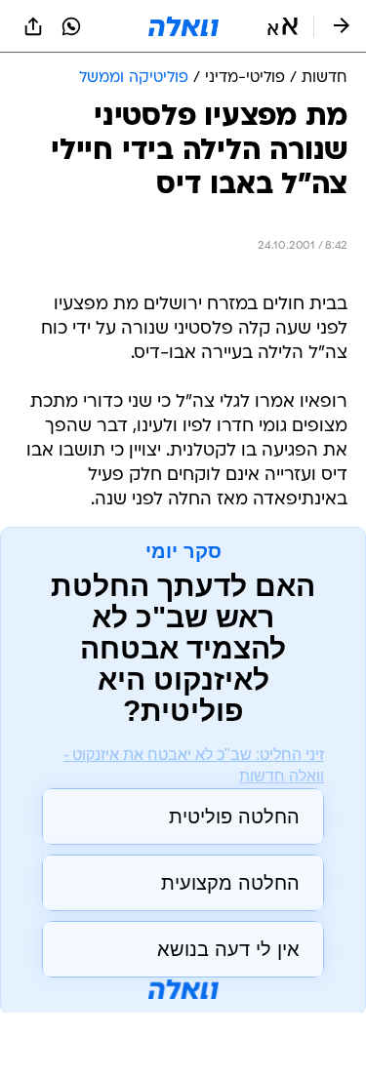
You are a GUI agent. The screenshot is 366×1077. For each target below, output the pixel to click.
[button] (282, 26)
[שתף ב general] (33, 26)
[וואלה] (183, 26)
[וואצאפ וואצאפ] (71, 26)
